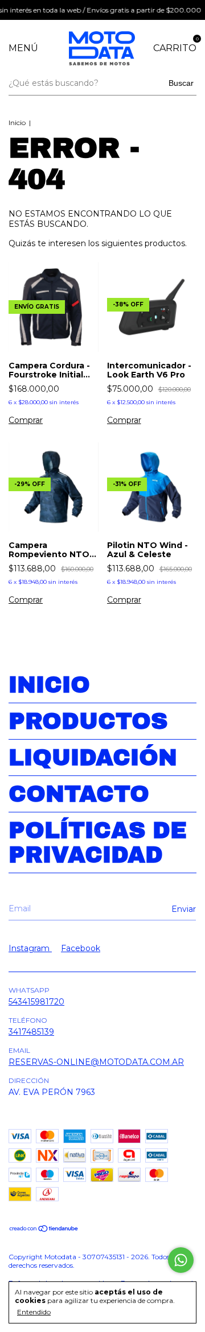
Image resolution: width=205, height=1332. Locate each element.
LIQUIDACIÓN (93, 757)
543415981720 (36, 1002)
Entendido (34, 1312)
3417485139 (31, 1032)
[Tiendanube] (44, 1230)
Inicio (17, 122)
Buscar (181, 83)
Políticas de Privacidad (98, 842)
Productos (88, 721)
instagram (30, 948)
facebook (80, 948)
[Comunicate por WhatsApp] (181, 1260)
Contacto (79, 794)
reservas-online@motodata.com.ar (96, 1062)
